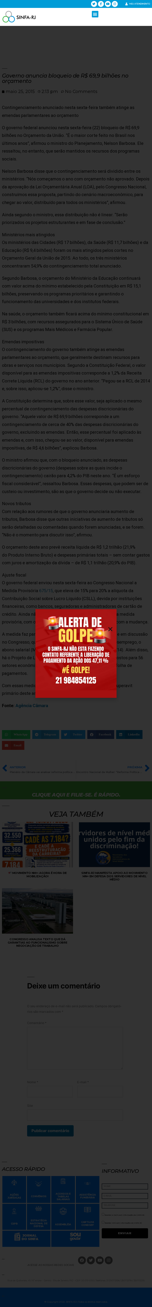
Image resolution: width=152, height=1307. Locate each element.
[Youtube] (108, 4)
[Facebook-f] (101, 4)
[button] (95, 14)
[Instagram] (115, 4)
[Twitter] (94, 4)
